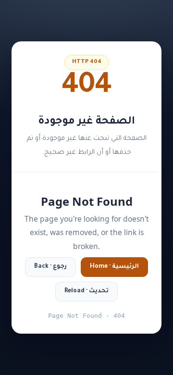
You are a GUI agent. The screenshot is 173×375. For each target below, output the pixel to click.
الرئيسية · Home (114, 266)
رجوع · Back (50, 266)
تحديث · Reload (86, 291)
